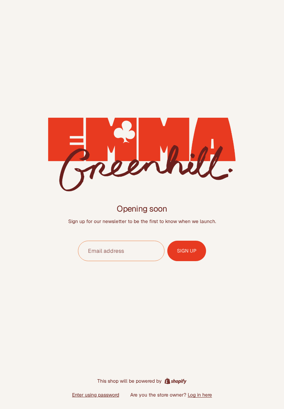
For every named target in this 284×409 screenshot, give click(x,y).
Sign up (186, 251)
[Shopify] (175, 381)
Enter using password (95, 395)
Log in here (200, 395)
